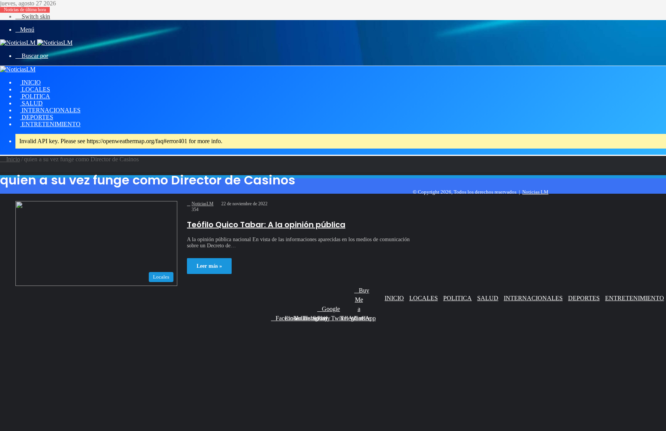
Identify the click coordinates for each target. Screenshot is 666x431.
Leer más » (209, 266)
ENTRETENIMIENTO (50, 124)
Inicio (12, 159)
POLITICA (35, 96)
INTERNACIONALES (50, 110)
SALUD (31, 103)
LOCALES (35, 89)
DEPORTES (36, 117)
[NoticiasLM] (36, 42)
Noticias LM (535, 192)
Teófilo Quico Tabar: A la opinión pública (266, 224)
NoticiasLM (203, 203)
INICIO (30, 82)
